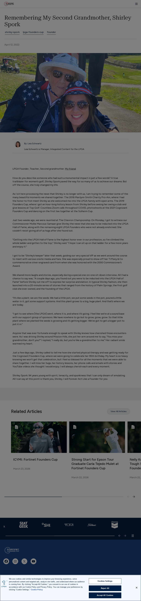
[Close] (137, 588)
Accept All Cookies (105, 595)
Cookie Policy (37, 590)
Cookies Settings (105, 581)
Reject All (105, 588)
